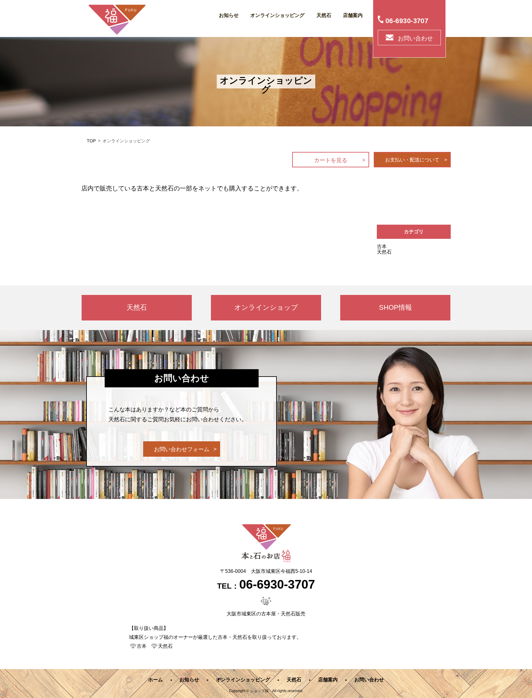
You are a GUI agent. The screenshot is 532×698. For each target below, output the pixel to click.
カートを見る (330, 160)
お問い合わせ (415, 38)
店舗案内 (353, 15)
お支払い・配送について (412, 159)
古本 (382, 246)
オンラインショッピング (277, 15)
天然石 (323, 15)
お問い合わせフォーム (181, 449)
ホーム (155, 679)
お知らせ (229, 15)
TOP (91, 140)
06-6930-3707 (406, 21)
